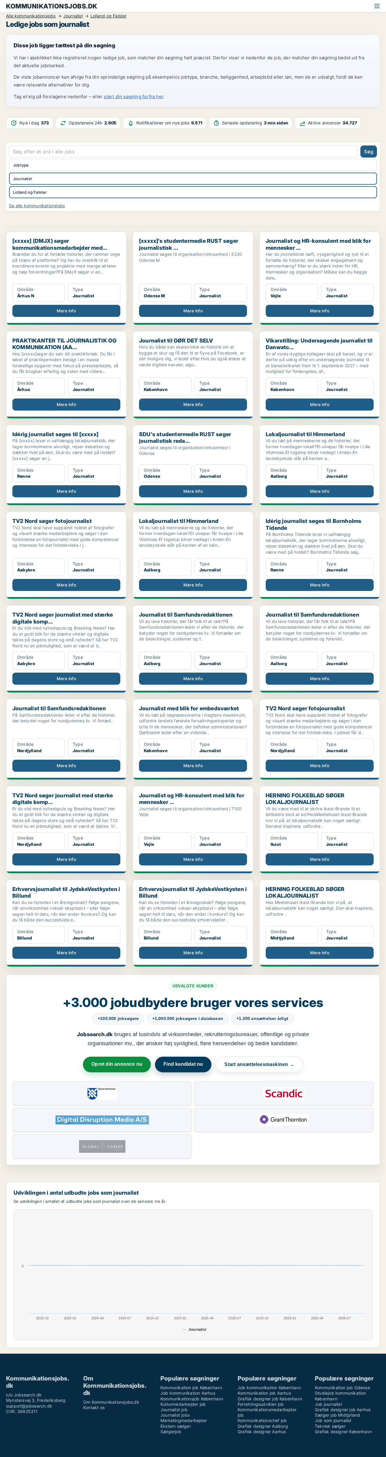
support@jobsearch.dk (29, 1406)
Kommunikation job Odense (342, 1387)
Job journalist (328, 1404)
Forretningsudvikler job (261, 1404)
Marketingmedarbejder (183, 1420)
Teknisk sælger (330, 1426)
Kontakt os (94, 1407)
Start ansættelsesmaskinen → (259, 1064)
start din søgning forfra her (133, 96)
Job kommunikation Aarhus (187, 1393)
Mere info (66, 310)
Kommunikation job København (191, 1387)
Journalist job (174, 1409)
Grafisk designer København (343, 1431)
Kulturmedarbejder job (183, 1404)
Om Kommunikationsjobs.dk (111, 1402)
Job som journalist (333, 1420)
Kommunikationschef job (262, 1420)
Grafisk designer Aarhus (262, 1431)
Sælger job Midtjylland (337, 1415)
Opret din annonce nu (116, 1064)
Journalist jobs (175, 1415)
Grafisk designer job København (270, 1398)
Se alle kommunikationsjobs (37, 205)
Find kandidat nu (183, 1064)
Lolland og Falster (30, 192)
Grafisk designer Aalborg (263, 1426)
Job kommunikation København (269, 1387)
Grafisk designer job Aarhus (343, 1409)
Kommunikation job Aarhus (264, 1393)
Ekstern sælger (175, 1426)
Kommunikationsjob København (191, 1398)
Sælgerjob (170, 1431)
